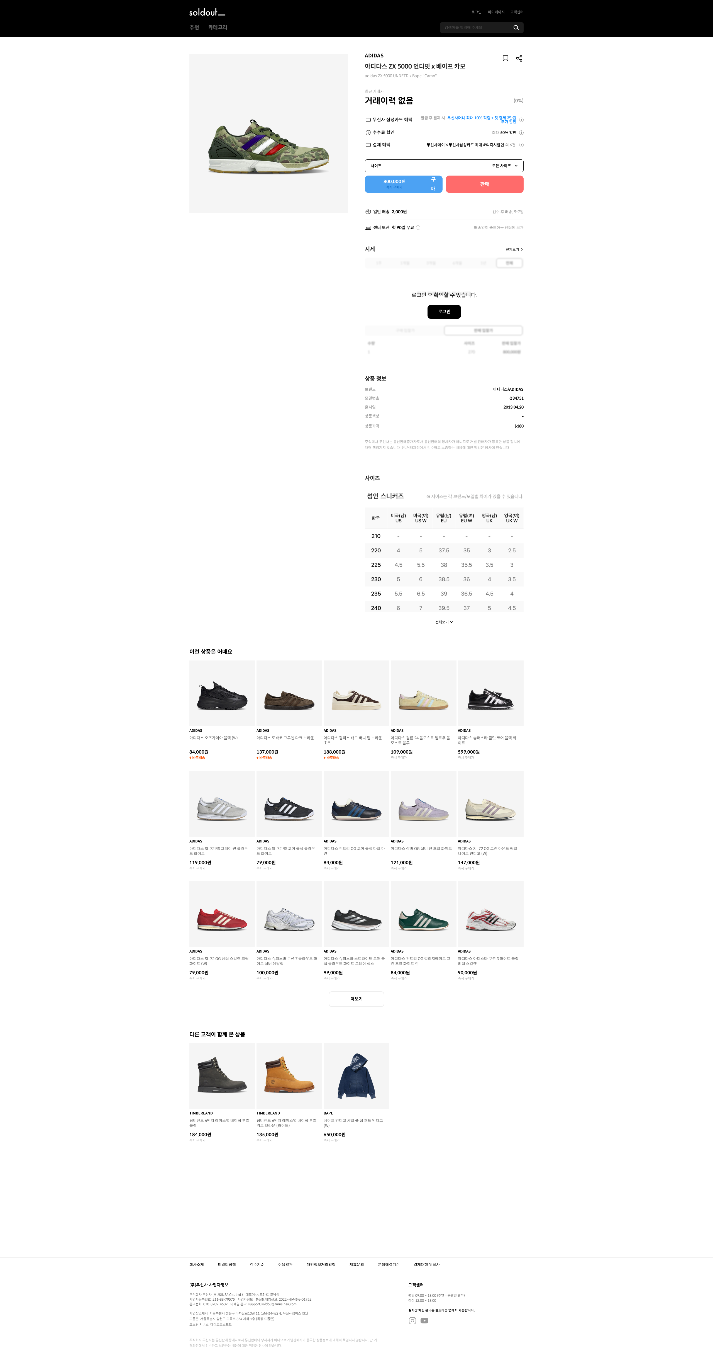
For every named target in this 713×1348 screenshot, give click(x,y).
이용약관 (285, 1264)
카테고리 (217, 27)
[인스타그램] (412, 1320)
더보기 (356, 999)
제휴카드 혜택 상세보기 (521, 120)
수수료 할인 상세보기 (521, 132)
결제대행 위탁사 (427, 1264)
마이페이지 (496, 12)
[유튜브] (424, 1320)
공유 (519, 58)
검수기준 (257, 1264)
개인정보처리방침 (321, 1264)
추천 (194, 27)
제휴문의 (357, 1264)
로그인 (477, 12)
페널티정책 (227, 1264)
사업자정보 (245, 1299)
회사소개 (196, 1264)
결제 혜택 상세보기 (521, 145)
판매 (485, 184)
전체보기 (512, 249)
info (418, 227)
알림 (505, 58)
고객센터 (517, 12)
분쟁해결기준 (389, 1264)
